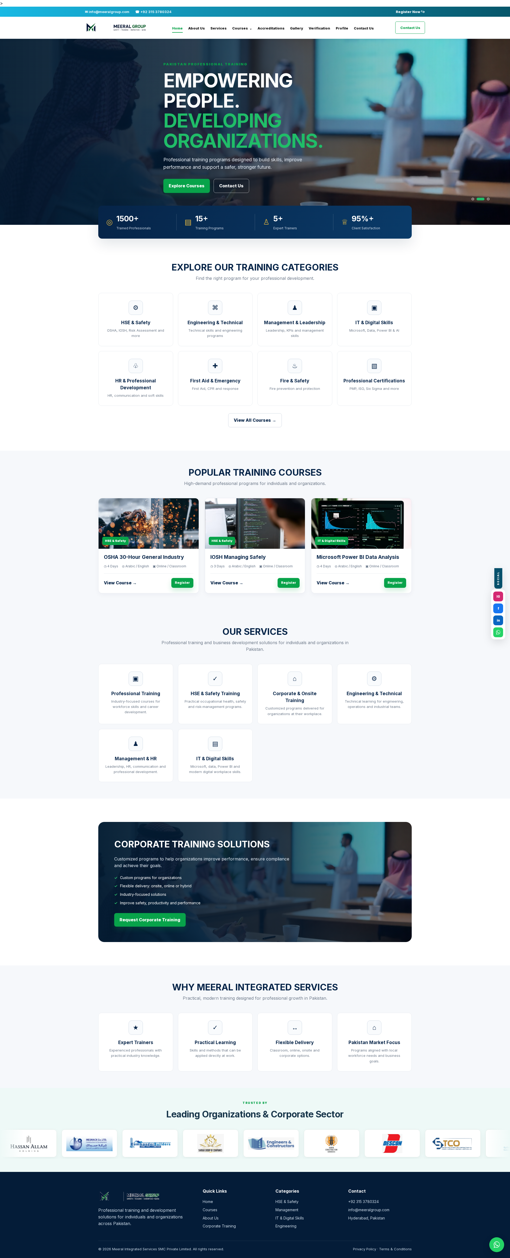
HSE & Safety (287, 1201)
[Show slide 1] (472, 199)
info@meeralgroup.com (368, 1210)
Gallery (296, 28)
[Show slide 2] (478, 199)
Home (177, 28)
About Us (196, 28)
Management (286, 1210)
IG (498, 596)
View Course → (120, 582)
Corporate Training (219, 1226)
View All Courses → (255, 420)
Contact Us (364, 28)
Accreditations (271, 28)
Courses (242, 28)
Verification (319, 28)
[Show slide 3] (486, 199)
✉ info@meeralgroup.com (107, 12)
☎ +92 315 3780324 (153, 12)
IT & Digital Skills (289, 1218)
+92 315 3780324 (363, 1201)
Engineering (285, 1226)
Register (182, 583)
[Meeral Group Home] (118, 27)
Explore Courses (187, 185)
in (498, 620)
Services (218, 28)
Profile (342, 28)
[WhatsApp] (498, 632)
